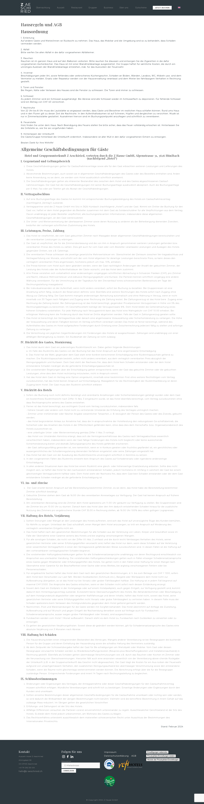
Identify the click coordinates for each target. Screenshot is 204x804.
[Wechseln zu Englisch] (179, 7)
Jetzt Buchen (162, 8)
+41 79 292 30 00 (27, 768)
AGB (133, 756)
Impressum (110, 752)
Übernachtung (43, 8)
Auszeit (60, 8)
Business (108, 8)
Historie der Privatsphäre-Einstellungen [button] (162, 760)
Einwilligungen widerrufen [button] (157, 752)
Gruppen (93, 8)
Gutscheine (141, 8)
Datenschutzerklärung (116, 756)
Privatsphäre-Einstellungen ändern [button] (161, 756)
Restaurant (76, 8)
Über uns (123, 8)
